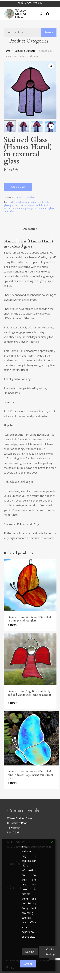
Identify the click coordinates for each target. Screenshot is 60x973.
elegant (30, 202)
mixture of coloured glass (17, 208)
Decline (29, 952)
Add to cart (18, 187)
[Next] (51, 126)
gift (42, 202)
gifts (47, 202)
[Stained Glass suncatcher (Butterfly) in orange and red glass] (30, 585)
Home (7, 50)
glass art (14, 205)
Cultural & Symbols (25, 50)
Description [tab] (30, 229)
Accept (28, 964)
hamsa (23, 205)
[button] (54, 13)
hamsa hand (34, 205)
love (49, 205)
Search (49, 32)
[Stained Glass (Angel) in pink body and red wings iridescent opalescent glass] (30, 659)
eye (37, 202)
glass (6, 205)
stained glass (47, 208)
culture (21, 202)
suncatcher (9, 211)
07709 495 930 (33, 3)
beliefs (13, 202)
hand (43, 205)
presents (35, 208)
